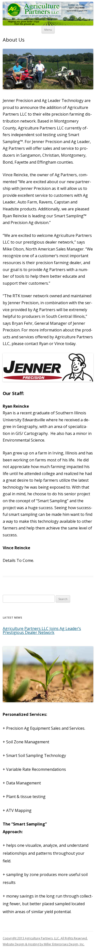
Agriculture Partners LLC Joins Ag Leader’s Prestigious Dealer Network (42, 630)
